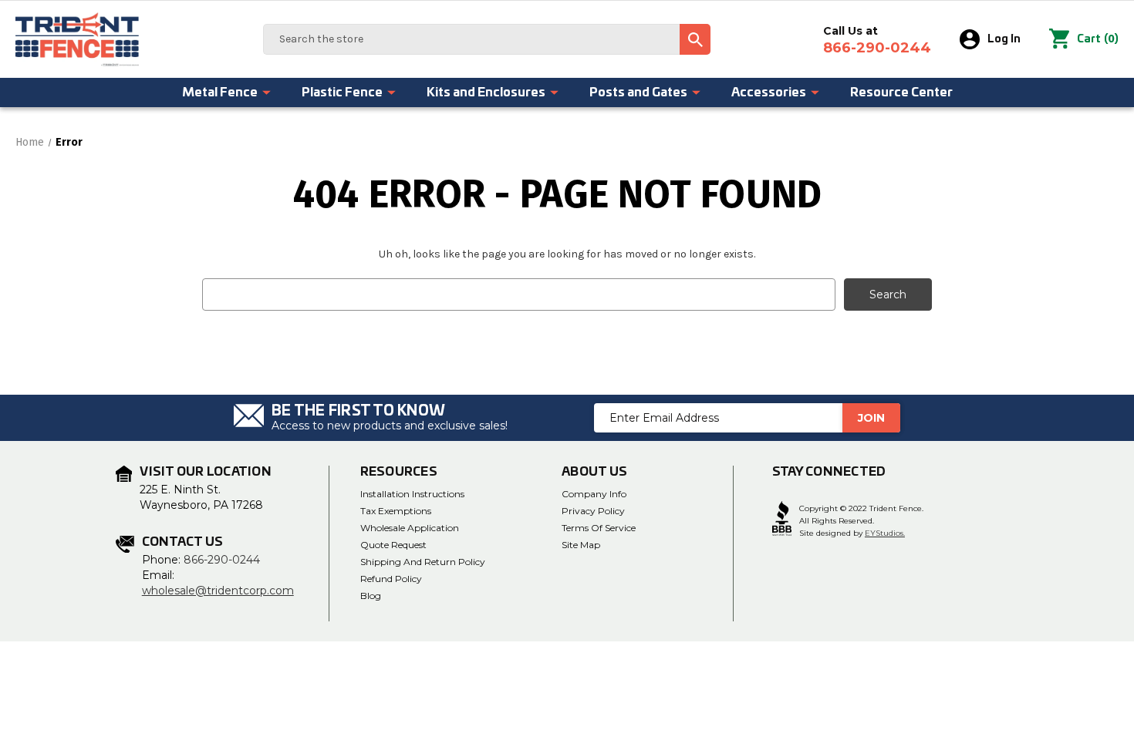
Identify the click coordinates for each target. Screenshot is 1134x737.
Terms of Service (599, 527)
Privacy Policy (593, 511)
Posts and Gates (638, 92)
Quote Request (393, 544)
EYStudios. (885, 533)
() (1098, 38)
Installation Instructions (412, 494)
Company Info (594, 494)
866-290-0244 (222, 560)
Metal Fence (220, 92)
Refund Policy (391, 578)
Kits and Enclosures (486, 92)
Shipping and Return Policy (422, 561)
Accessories (768, 92)
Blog (370, 595)
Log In (1004, 39)
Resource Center (901, 92)
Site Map (581, 544)
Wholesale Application (409, 527)
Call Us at (877, 40)
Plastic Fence (342, 92)
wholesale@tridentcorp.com (218, 590)
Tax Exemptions (395, 511)
